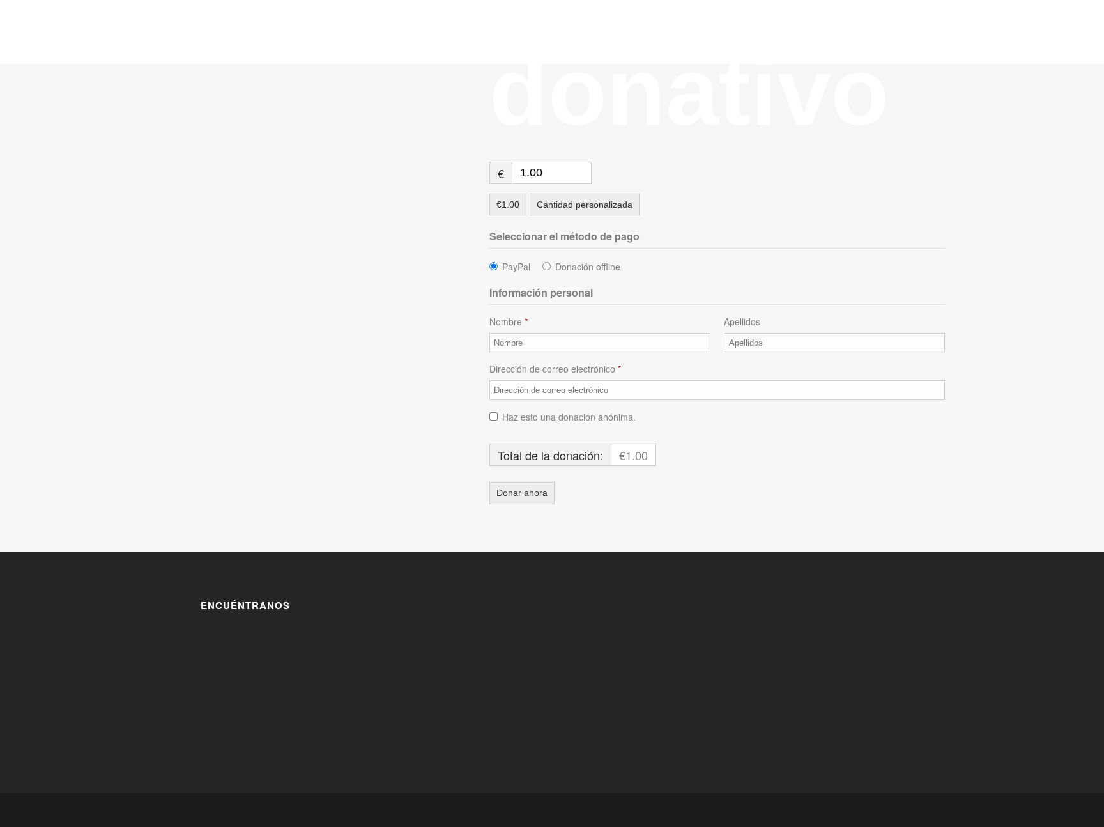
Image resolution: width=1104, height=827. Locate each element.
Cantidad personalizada (584, 204)
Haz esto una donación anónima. (569, 416)
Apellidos (743, 321)
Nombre (508, 321)
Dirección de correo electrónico (555, 368)
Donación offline (587, 266)
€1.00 (507, 204)
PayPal (516, 266)
